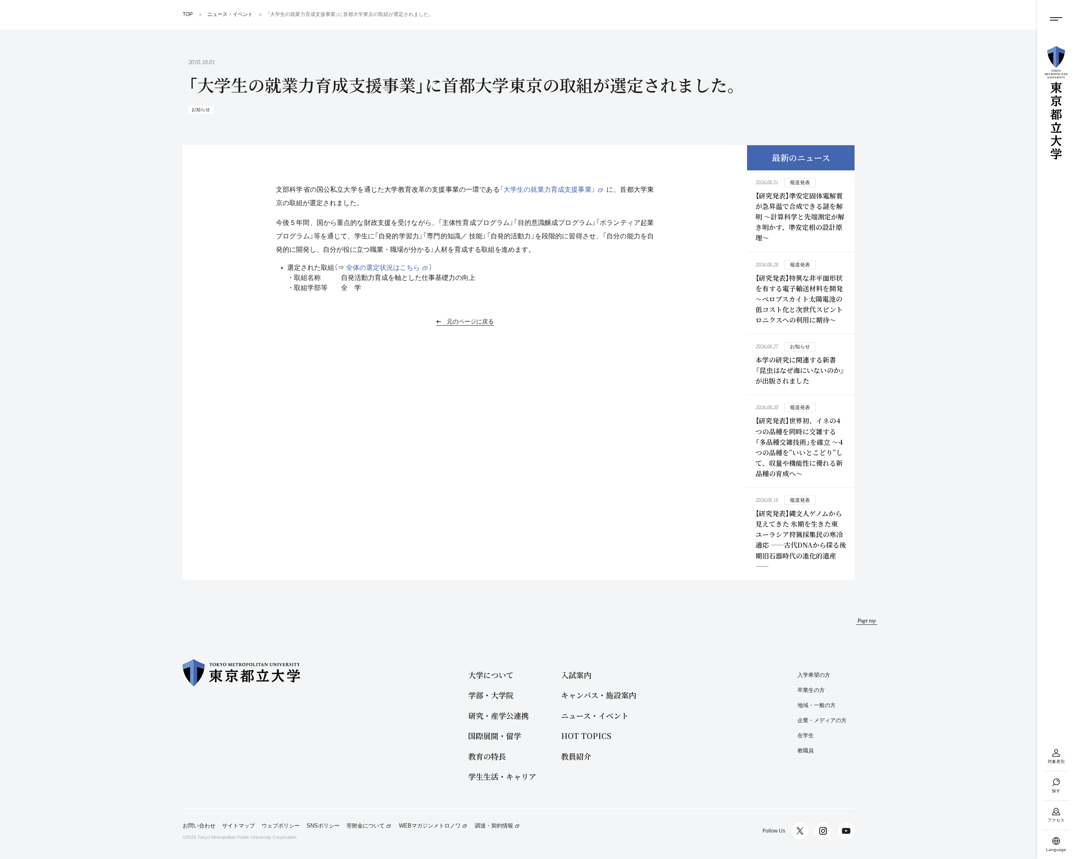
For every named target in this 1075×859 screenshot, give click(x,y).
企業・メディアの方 (822, 720)
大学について (491, 675)
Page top (866, 620)
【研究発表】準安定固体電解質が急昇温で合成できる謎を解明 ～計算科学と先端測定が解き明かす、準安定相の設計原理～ (799, 217)
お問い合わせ (199, 826)
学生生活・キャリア (502, 776)
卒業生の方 (811, 690)
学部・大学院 (491, 695)
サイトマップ (238, 826)
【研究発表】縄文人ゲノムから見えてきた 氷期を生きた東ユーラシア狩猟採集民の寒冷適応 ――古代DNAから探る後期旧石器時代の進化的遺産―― (800, 540)
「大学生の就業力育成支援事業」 (547, 189)
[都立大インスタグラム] (823, 830)
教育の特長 (487, 756)
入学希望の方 (813, 675)
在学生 (805, 735)
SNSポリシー (323, 826)
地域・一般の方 (816, 705)
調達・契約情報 (494, 826)
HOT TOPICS (586, 736)
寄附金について (365, 826)
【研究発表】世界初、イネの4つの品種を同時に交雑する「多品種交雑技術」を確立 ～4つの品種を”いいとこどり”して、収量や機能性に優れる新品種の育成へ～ (799, 447)
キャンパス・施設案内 (598, 695)
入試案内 (576, 675)
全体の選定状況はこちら (383, 267)
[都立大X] (800, 830)
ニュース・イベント (595, 715)
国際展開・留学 (494, 736)
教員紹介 (576, 756)
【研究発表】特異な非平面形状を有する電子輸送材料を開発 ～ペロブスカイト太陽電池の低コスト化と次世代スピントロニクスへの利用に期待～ (799, 299)
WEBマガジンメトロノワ (430, 826)
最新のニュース (801, 157)
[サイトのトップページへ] (1056, 103)
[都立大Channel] (846, 830)
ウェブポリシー (281, 826)
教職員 (805, 750)
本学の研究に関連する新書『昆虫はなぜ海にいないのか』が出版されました (799, 370)
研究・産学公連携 (498, 715)
